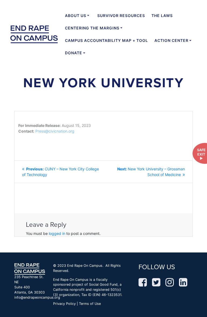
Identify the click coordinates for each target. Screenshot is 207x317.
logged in (57, 233)
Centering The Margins (92, 28)
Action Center (171, 40)
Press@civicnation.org (54, 131)
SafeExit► (201, 154)
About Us (75, 15)
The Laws (162, 15)
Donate (73, 52)
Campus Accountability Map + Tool (106, 40)
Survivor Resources (121, 15)
